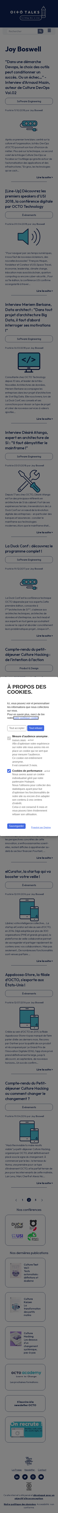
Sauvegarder (16, 826)
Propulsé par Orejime (41, 827)
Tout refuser (35, 728)
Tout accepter (16, 728)
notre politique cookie (26, 718)
